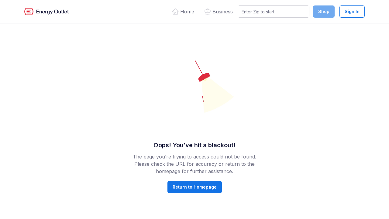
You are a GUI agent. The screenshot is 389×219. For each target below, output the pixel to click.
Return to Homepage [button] (195, 186)
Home (187, 12)
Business (222, 12)
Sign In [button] (352, 11)
